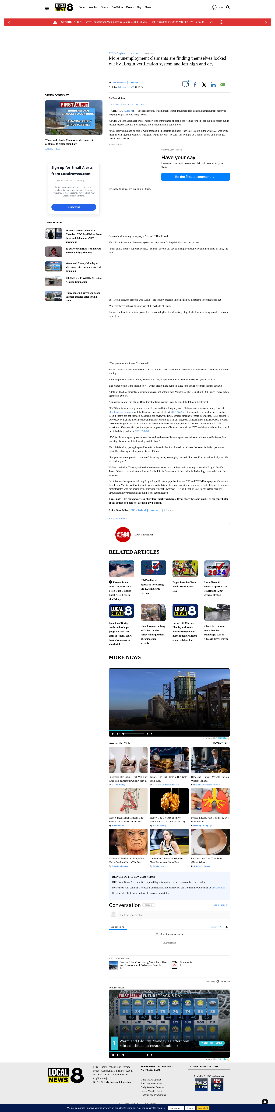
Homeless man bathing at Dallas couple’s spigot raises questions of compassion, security (153, 634)
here (169, 893)
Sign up (224, 905)
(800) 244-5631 (178, 412)
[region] (169, 943)
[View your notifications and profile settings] (226, 927)
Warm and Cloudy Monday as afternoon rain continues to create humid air (84, 267)
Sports (104, 7)
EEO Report (99, 1067)
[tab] (118, 927)
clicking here (218, 887)
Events (130, 7)
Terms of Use (114, 1067)
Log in (216, 905)
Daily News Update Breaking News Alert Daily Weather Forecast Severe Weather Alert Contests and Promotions (153, 1087)
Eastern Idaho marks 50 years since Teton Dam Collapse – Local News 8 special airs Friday (121, 591)
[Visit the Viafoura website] (223, 981)
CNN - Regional (138, 510)
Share (148, 7)
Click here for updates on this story (126, 104)
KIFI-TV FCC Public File (111, 1074)
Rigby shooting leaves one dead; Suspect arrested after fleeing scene (83, 297)
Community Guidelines (112, 1070)
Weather (93, 7)
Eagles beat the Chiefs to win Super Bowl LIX (184, 586)
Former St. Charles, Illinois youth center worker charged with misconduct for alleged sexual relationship (185, 631)
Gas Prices (117, 7)
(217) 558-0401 (143, 431)
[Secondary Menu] (49, 7)
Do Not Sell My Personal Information (112, 1082)
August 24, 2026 (52, 149)
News (82, 7)
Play (139, 7)
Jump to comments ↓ (119, 518)
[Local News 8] (64, 7)
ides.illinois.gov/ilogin (120, 412)
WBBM (129, 110)
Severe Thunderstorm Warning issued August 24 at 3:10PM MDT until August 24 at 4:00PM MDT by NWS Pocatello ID (146, 22)
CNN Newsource (119, 82)
